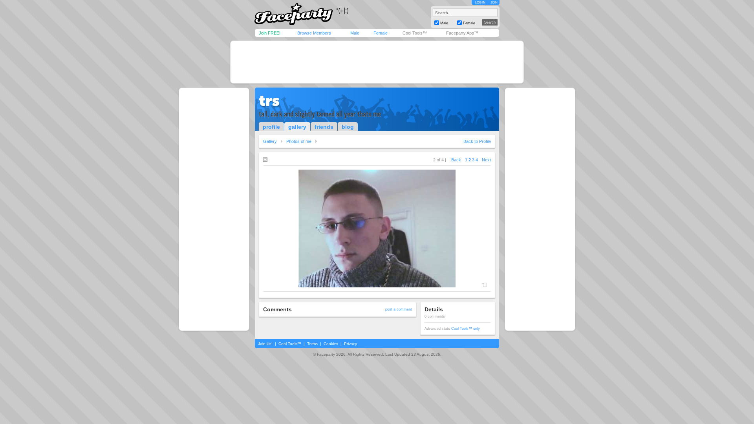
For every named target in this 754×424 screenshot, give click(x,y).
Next (486, 159)
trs (269, 100)
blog (348, 127)
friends (324, 127)
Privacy (350, 344)
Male (354, 33)
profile (271, 127)
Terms (312, 344)
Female (380, 33)
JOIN (494, 2)
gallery (297, 127)
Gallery (270, 141)
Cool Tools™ (415, 33)
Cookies (331, 344)
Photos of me (298, 141)
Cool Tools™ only (465, 329)
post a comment (398, 309)
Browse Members (314, 33)
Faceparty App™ (462, 33)
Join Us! (265, 344)
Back (456, 159)
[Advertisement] (377, 62)
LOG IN (480, 2)
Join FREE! (269, 33)
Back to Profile (477, 141)
